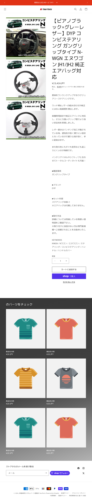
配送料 (59, 87)
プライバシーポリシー (79, 493)
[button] (5, 9)
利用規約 (53, 495)
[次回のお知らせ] (87, 2)
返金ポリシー (65, 493)
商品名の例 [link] (10, 352)
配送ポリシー (62, 495)
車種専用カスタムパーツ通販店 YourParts (32, 493)
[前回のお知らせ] (4, 2)
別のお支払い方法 (69, 282)
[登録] (46, 473)
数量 (53, 256)
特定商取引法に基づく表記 (77, 495)
